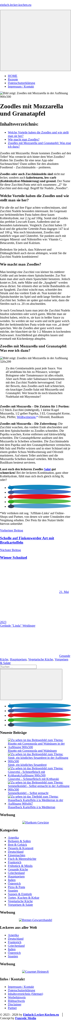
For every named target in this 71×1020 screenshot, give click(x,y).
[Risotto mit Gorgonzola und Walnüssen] (39, 747)
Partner (12, 1008)
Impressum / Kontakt (21, 86)
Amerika (13, 837)
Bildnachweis (16, 1001)
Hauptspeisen (18, 659)
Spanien (13, 890)
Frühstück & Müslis (20, 866)
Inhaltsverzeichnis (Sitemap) (25, 993)
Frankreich (14, 862)
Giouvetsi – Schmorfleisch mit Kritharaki (33, 779)
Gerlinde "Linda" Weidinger (17, 625)
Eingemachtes (16, 855)
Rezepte (13, 79)
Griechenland (16, 873)
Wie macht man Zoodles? (23, 139)
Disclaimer (14, 1004)
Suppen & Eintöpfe (20, 894)
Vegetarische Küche (40, 659)
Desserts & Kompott (20, 848)
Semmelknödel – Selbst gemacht (28, 793)
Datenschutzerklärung (21, 83)
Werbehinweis (17, 997)
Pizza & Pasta (16, 887)
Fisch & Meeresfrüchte (22, 858)
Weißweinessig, (26, 417)
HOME (12, 76)
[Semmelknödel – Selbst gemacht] (39, 789)
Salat (47, 469)
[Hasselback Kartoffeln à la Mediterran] (39, 803)
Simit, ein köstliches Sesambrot (27, 764)
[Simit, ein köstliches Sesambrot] (39, 761)
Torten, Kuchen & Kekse (23, 897)
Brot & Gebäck (17, 844)
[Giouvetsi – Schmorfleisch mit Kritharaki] (39, 775)
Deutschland (15, 851)
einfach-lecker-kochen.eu (15, 4)
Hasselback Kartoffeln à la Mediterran (31, 807)
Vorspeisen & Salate (20, 904)
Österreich (14, 883)
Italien (12, 880)
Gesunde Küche (18, 869)
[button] (11, 487)
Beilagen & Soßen (19, 841)
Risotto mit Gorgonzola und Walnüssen (32, 750)
